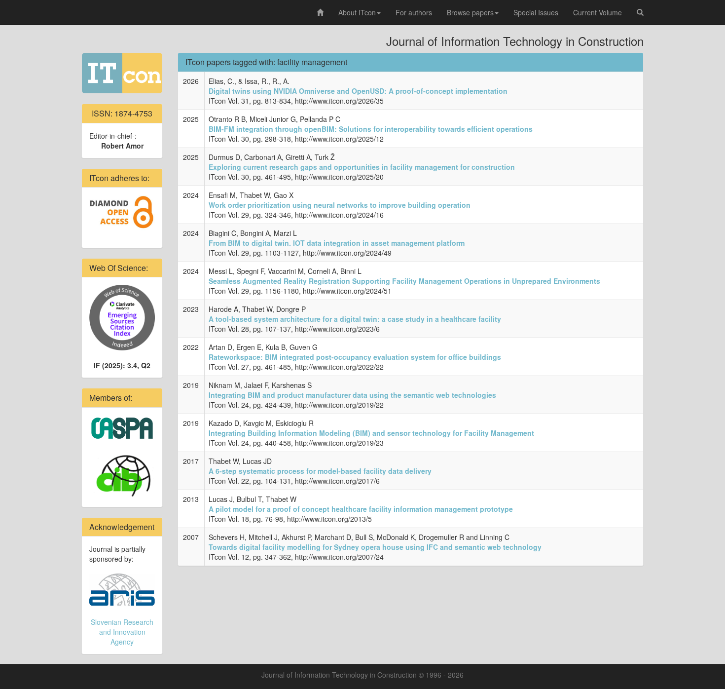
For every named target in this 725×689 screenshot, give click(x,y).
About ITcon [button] (357, 12)
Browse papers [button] (470, 12)
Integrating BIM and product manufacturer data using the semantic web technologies (352, 395)
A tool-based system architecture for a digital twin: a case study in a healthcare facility (355, 319)
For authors (414, 12)
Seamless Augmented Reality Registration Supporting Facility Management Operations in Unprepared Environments (404, 281)
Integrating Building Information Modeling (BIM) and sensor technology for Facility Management (371, 433)
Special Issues (535, 12)
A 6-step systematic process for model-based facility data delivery (320, 471)
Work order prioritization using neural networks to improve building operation (340, 205)
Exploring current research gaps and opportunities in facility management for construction (362, 167)
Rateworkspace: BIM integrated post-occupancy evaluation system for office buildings (355, 357)
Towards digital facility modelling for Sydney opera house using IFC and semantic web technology (375, 547)
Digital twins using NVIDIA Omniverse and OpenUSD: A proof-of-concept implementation (358, 91)
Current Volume (597, 12)
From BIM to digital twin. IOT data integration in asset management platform (337, 243)
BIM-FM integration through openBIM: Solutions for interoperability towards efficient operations (371, 129)
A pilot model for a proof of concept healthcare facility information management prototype (361, 509)
